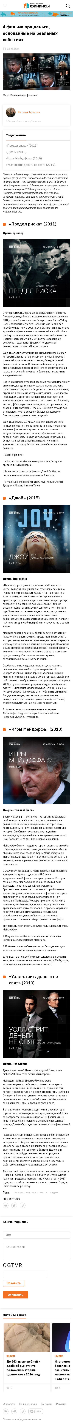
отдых (54, 1192)
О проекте (9, 1403)
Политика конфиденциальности (22, 1419)
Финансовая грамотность (30, 1192)
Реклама (61, 1403)
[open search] (68, 5)
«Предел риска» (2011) (22, 145)
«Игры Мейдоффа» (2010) (24, 158)
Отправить (15, 1295)
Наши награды (28, 1403)
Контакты (46, 1403)
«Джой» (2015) (16, 152)
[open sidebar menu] (5, 5)
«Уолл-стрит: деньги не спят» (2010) (31, 165)
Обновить (14, 1283)
